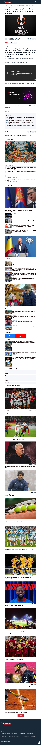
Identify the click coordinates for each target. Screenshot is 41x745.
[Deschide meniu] (35, 2)
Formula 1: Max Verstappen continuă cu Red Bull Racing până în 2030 (20, 686)
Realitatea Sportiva (10, 733)
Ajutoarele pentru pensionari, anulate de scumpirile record (18, 308)
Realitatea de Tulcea (26, 736)
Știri (9, 5)
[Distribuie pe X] (35, 39)
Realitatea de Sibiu (33, 736)
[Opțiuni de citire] (39, 743)
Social (6, 165)
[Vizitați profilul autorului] (6, 39)
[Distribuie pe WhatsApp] (33, 39)
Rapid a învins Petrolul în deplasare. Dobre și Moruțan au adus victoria (21, 118)
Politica (8, 169)
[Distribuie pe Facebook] (31, 39)
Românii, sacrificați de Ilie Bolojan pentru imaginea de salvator (19, 259)
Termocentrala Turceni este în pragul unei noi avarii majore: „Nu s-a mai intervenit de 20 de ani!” (23, 327)
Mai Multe (20, 715)
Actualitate (9, 177)
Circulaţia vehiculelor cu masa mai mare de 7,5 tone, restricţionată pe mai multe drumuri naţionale (23, 226)
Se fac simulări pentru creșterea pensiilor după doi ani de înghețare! (22, 171)
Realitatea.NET (3, 733)
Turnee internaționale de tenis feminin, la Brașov (16, 712)
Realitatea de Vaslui (30, 733)
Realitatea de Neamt (12, 736)
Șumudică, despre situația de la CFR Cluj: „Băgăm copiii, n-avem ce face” (21, 123)
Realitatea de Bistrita (23, 733)
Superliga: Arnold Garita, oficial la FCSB (14, 605)
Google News (28, 135)
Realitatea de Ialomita (4, 736)
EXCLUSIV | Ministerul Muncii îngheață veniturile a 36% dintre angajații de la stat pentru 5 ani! (23, 347)
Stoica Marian (33, 492)
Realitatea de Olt (18, 736)
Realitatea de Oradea (16, 38)
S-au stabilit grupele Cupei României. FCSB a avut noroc (19, 120)
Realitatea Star (16, 733)
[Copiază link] (28, 39)
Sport (11, 5)
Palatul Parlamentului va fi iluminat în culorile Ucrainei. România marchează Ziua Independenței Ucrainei (23, 215)
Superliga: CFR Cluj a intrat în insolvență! (14, 659)
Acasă (6, 5)
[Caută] (32, 2)
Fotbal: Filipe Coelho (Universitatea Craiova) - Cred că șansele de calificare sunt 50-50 (21, 126)
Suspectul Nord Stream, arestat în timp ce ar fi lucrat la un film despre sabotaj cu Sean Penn (24, 231)
